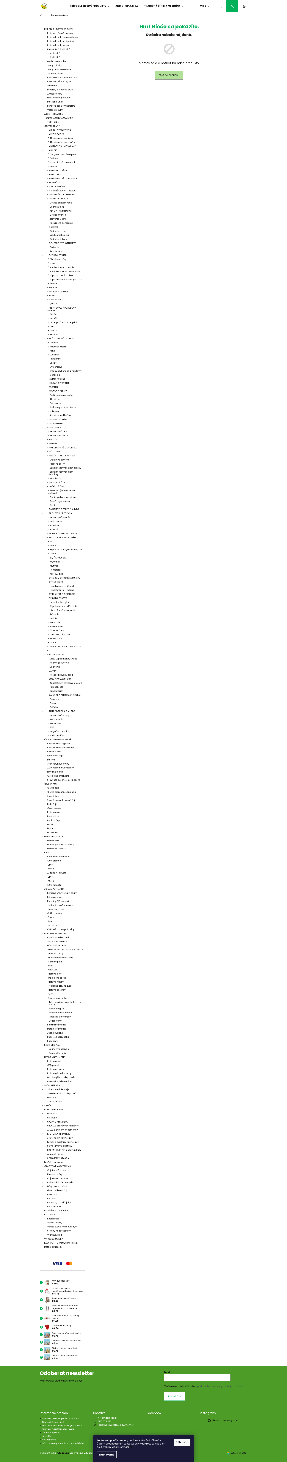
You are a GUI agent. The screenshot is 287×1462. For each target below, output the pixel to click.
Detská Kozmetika (56, 1028)
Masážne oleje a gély (60, 1016)
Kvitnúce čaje (54, 751)
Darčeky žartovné (53, 1162)
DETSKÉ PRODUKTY (53, 836)
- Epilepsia (53, 411)
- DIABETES (52, 227)
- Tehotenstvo (55, 251)
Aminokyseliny (54, 93)
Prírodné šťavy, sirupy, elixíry (62, 892)
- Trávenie (53, 614)
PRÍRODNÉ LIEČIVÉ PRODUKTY (58, 29)
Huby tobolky (55, 65)
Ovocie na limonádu (58, 775)
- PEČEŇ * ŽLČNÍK (56, 486)
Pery (50, 993)
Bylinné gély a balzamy (59, 1073)
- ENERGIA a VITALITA (57, 291)
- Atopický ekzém (57, 346)
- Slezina (52, 703)
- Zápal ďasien (55, 690)
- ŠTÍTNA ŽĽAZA (55, 582)
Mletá (51, 868)
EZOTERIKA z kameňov (58, 1133)
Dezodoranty (55, 1020)
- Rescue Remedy (56, 1053)
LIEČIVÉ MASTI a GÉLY (55, 1057)
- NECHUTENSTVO (56, 423)
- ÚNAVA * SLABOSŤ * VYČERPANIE (64, 646)
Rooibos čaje (53, 820)
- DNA (51, 326)
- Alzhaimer (54, 399)
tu (131, 1447)
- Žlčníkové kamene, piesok (62, 497)
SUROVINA (52, 1117)
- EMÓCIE (52, 287)
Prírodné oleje (54, 897)
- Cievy (52, 553)
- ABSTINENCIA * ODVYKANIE (61, 146)
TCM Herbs (53, 121)
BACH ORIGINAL (52, 1044)
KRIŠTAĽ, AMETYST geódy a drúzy (64, 1149)
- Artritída (53, 318)
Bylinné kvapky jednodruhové (62, 37)
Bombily (51, 1198)
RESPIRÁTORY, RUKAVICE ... (57, 1210)
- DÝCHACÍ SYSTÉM (57, 255)
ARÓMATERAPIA (52, 1085)
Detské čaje (53, 840)
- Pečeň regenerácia (59, 501)
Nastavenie (106, 1454)
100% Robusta (54, 884)
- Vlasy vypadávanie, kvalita (62, 658)
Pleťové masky (56, 981)
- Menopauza (55, 723)
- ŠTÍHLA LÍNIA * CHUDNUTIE (61, 594)
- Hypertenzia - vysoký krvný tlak (65, 549)
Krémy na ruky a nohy (60, 1012)
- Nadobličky (54, 478)
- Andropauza (55, 521)
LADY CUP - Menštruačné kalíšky (61, 1242)
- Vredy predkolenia (58, 235)
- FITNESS (52, 295)
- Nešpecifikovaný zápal (60, 674)
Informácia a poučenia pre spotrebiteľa (63, 1443)
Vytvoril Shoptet (239, 1453)
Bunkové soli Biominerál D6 (61, 105)
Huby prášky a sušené (59, 69)
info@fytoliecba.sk (107, 1417)
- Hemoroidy (54, 569)
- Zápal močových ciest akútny (64, 467)
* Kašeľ (51, 263)
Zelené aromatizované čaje (61, 800)
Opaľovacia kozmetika (59, 937)
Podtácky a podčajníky (59, 1202)
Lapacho (51, 828)
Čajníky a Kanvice (56, 1170)
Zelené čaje (53, 796)
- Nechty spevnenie (58, 662)
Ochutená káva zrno (58, 856)
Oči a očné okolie (57, 977)
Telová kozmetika (57, 998)
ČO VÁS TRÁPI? (52, 126)
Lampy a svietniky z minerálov (63, 1141)
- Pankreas (53, 699)
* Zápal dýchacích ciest (60, 275)
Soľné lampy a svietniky (59, 1145)
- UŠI (49, 650)
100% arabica (54, 860)
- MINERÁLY (53, 443)
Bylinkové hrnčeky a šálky (60, 1182)
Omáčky (52, 925)
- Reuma (52, 330)
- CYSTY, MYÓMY (56, 186)
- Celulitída (54, 374)
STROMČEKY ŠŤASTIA (58, 1158)
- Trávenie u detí (57, 218)
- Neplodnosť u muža (59, 517)
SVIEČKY (48, 1105)
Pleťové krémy (55, 953)
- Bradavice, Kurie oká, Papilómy (65, 370)
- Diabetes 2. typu (57, 239)
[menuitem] (89, 6)
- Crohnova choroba (59, 634)
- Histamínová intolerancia (62, 610)
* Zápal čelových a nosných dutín (65, 279)
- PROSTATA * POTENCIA (59, 513)
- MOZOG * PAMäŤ (57, 391)
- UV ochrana (55, 366)
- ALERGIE (52, 150)
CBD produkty (54, 1065)
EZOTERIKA (49, 1214)
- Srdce (52, 545)
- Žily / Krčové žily (57, 557)
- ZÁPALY (51, 670)
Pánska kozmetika (56, 1024)
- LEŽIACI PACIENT (56, 378)
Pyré (50, 921)
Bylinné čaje (53, 812)
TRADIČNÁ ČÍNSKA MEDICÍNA (58, 117)
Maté (50, 824)
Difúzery (51, 1097)
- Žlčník (52, 505)
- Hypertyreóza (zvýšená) (61, 589)
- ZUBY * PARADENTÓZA (59, 678)
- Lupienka (53, 354)
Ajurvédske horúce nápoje (61, 767)
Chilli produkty (54, 913)
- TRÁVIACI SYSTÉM (57, 598)
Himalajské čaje (55, 771)
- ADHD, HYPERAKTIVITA (59, 130)
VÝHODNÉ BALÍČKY (53, 1238)
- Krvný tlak (54, 561)
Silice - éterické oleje (58, 1089)
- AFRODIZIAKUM (55, 134)
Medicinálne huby (56, 61)
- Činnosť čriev (56, 630)
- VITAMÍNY (53, 439)
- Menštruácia (55, 719)
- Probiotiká (54, 53)
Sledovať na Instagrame (225, 1420)
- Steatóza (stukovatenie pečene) (61, 492)
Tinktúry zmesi (55, 73)
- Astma (52, 166)
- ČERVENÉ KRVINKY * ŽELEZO (61, 190)
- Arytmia (53, 565)
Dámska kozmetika (57, 945)
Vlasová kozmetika (57, 941)
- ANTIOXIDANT (55, 174)
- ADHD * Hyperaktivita (60, 210)
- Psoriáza (53, 342)
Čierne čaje (53, 787)
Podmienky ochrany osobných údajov (62, 1425)
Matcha (51, 759)
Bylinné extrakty (55, 1069)
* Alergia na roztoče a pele (62, 154)
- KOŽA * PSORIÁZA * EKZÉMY (62, 338)
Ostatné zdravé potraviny (60, 929)
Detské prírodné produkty (60, 844)
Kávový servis (54, 1206)
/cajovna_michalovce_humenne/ (116, 1424)
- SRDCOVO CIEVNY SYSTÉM (61, 537)
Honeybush (53, 832)
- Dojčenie (53, 247)
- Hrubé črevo (55, 638)
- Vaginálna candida (58, 731)
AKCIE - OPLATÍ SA (53, 113)
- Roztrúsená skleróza (59, 415)
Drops (51, 917)
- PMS (51, 727)
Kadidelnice (53, 1218)
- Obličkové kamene (58, 459)
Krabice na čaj (54, 1174)
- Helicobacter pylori (58, 602)
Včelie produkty (55, 109)
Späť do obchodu (169, 75)
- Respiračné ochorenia (60, 222)
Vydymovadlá (54, 1234)
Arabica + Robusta (56, 872)
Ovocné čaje (54, 808)
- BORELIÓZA (53, 182)
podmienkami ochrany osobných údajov (219, 1386)
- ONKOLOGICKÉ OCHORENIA (62, 447)
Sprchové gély (56, 1008)
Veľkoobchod (49, 1439)
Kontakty (46, 1436)
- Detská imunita (57, 214)
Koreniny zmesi (56, 909)
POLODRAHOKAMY (53, 1109)
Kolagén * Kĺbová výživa (59, 81)
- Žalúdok (53, 707)
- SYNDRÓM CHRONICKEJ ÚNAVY (63, 577)
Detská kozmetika (56, 848)
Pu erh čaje (53, 816)
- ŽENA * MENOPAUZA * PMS (61, 711)
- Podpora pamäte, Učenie (62, 407)
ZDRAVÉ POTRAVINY (54, 888)
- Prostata (53, 525)
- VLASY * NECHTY (56, 654)
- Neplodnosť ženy (57, 431)
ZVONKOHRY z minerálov (60, 1137)
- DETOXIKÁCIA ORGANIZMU (61, 194)
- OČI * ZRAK (53, 451)
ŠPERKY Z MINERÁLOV (57, 1121)
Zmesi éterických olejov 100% (62, 1093)
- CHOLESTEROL (55, 299)
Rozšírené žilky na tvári (60, 985)
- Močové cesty (56, 463)
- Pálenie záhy (55, 626)
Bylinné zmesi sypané (58, 743)
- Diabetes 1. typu (57, 231)
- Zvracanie (54, 622)
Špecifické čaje (55, 755)
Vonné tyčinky (54, 1222)
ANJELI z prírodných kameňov (62, 1129)
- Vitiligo (52, 362)
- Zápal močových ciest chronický (60, 473)
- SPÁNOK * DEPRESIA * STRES (62, 533)
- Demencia (54, 403)
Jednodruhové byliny (58, 763)
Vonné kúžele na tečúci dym (62, 1226)
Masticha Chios (55, 101)
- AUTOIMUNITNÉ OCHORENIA (62, 178)
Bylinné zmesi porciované (60, 747)
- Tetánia (53, 334)
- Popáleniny (54, 358)
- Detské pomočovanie (60, 202)
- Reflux (52, 642)
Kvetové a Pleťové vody (60, 957)
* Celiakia (53, 158)
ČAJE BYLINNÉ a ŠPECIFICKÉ (57, 739)
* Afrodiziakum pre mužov (61, 142)
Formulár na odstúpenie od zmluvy (60, 1418)
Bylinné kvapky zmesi (58, 45)
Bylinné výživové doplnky (60, 33)
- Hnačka (53, 618)
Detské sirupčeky (53, 1246)
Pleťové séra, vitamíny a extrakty (65, 949)
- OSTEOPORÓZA (56, 482)
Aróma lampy (54, 1101)
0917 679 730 (104, 1421)
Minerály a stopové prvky (60, 89)
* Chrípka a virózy (57, 259)
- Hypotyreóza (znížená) (61, 586)
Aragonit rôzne (55, 1154)
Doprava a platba (51, 1432)
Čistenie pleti (55, 961)
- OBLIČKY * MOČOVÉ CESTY (62, 455)
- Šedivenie (54, 666)
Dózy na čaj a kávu (57, 1186)
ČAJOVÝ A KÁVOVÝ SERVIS (57, 1166)
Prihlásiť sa (174, 1396)
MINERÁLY (52, 1113)
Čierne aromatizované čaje (61, 791)
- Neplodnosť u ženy (58, 715)
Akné (50, 965)
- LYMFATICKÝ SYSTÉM (58, 383)
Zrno (50, 864)
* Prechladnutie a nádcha (61, 267)
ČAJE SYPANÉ (51, 783)
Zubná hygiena (55, 1032)
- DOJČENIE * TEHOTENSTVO (61, 243)
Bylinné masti (54, 1061)
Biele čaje (52, 804)
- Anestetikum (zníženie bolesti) (65, 682)
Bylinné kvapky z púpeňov (60, 41)
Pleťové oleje (55, 973)
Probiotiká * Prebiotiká (58, 49)
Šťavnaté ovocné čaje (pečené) (64, 779)
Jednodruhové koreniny (60, 905)
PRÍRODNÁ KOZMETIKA (55, 933)
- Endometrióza (56, 735)
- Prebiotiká (54, 57)
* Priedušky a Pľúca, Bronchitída (64, 271)
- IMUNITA (52, 303)
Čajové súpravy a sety (59, 1178)
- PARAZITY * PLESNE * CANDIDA (63, 509)
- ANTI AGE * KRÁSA (57, 170)
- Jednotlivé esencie (58, 1048)
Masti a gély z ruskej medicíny (63, 1077)
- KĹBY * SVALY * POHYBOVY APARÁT (61, 309)
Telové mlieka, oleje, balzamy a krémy (65, 1003)
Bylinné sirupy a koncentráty (62, 77)
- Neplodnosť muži (58, 435)
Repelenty (52, 1040)
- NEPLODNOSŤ (55, 427)
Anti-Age (52, 969)
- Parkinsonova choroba (60, 395)
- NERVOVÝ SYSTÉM (57, 419)
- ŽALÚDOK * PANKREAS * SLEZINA (63, 695)
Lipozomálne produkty (59, 97)
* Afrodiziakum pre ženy (60, 138)
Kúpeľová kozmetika (58, 1036)
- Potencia (53, 529)
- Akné (51, 350)
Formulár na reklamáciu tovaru (58, 1428)
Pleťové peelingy (57, 989)
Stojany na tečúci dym (59, 1230)
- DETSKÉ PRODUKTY (57, 198)
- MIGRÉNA (52, 387)
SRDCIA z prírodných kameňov (63, 1125)
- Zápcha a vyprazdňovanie (62, 606)
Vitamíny (52, 85)
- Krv (50, 541)
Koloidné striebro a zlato (59, 1081)
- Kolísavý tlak (55, 573)
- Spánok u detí (56, 206)
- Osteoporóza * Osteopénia (63, 322)
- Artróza (52, 314)
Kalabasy (52, 1194)
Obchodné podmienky (54, 1422)
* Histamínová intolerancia (62, 162)
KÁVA (47, 852)
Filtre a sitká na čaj (57, 1190)
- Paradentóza (55, 686)
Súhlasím (182, 1442)
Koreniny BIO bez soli (58, 901)
